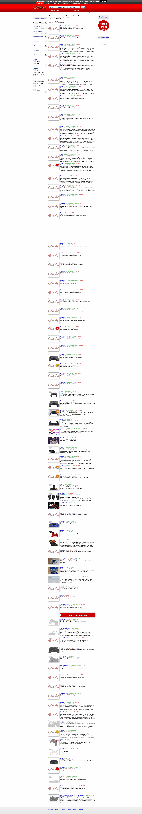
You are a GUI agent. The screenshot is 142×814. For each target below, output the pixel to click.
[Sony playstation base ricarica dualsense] (69, 383)
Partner (56, 809)
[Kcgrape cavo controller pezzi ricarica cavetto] (74, 494)
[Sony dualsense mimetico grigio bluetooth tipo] (68, 165)
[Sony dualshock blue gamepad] (70, 522)
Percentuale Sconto (38, 26)
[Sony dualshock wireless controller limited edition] (68, 731)
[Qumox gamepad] (71, 750)
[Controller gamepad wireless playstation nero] (74, 657)
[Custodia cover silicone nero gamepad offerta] (67, 778)
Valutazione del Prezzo (38, 36)
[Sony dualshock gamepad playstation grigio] (70, 504)
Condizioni (81, 809)
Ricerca (40, 3)
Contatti (69, 809)
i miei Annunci (66, 3)
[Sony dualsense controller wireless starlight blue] (69, 318)
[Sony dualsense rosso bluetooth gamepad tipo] (68, 137)
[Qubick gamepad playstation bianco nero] (70, 605)
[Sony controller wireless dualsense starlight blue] (68, 155)
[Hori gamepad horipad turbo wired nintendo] (69, 666)
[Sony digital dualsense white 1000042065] (70, 214)
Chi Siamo (50, 809)
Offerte (47, 3)
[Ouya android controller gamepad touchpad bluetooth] (70, 559)
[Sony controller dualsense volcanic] (69, 291)
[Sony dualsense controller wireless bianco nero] (69, 97)
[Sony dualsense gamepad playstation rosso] (69, 36)
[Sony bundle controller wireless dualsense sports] (68, 88)
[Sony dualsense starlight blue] (69, 346)
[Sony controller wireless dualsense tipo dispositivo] (68, 78)
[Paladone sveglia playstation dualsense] (71, 587)
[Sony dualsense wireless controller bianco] (69, 365)
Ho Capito (104, 1)
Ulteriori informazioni (94, 1)
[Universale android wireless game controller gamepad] (72, 485)
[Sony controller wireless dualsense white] (69, 374)
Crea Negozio (103, 17)
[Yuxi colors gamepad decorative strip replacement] (67, 430)
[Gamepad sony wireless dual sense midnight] (69, 513)
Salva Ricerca (77, 10)
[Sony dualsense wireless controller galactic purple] (69, 309)
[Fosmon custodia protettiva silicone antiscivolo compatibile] (72, 722)
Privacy (74, 809)
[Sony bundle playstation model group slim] (69, 476)
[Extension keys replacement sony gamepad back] (67, 578)
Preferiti (86, 3)
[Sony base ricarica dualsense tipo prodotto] (68, 115)
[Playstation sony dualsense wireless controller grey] (72, 393)
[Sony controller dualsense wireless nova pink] (69, 263)
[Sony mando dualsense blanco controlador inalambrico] (70, 411)
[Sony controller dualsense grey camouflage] (69, 356)
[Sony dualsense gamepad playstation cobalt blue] (69, 27)
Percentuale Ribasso (38, 31)
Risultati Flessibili (55, 10)
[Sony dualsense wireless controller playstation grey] (69, 300)
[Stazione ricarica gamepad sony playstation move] (74, 796)
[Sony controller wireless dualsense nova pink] (68, 186)
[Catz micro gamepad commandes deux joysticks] (72, 541)
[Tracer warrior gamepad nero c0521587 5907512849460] (71, 620)
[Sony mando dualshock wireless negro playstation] (70, 568)
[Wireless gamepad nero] (69, 596)
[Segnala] (73, 27)
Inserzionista (36, 50)
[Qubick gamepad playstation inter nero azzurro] (70, 787)
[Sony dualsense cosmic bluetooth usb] (69, 328)
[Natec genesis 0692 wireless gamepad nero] (75, 740)
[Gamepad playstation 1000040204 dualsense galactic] (68, 205)
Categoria (36, 68)
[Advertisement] (77, 73)
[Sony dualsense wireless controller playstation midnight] (69, 106)
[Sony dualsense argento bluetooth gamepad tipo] (68, 127)
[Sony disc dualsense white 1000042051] (70, 244)
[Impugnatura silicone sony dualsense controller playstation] (72, 420)
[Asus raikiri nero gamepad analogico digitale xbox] (69, 768)
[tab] (40, 21)
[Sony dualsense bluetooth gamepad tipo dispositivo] (68, 146)
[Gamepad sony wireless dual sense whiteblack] (69, 685)
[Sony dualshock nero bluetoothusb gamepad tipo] (68, 457)
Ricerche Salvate (76, 3)
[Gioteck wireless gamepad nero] (71, 550)
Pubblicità (63, 809)
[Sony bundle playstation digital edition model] (69, 467)
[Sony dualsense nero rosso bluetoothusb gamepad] (68, 45)
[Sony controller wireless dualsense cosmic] (69, 272)
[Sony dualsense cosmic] (69, 281)
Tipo (35, 54)
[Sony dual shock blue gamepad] (70, 439)
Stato (35, 45)
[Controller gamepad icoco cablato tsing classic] (67, 759)
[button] (83, 7)
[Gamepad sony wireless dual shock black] (69, 676)
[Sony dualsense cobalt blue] (69, 195)
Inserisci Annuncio (40, 18)
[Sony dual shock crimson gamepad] (70, 531)
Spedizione (36, 41)
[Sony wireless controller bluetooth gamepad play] (67, 639)
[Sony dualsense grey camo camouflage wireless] (70, 402)
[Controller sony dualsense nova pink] (69, 254)
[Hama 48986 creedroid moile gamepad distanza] (71, 448)
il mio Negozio (56, 3)
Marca (35, 59)
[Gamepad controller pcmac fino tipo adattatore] (74, 629)
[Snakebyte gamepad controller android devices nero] (73, 648)
